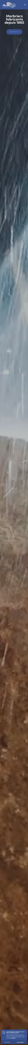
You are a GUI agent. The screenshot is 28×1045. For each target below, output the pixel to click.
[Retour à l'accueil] (9, 4)
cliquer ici (13, 1038)
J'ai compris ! (20, 1042)
